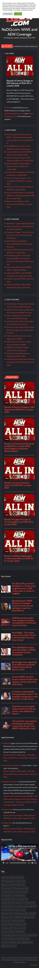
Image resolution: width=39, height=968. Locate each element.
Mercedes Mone (20, 913)
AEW (5, 877)
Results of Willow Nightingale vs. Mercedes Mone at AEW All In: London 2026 (19, 166)
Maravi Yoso (8, 809)
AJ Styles (20, 881)
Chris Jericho (21, 892)
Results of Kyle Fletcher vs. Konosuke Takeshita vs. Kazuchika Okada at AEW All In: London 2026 (21, 195)
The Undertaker (8, 935)
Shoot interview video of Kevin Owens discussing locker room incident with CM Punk (21, 330)
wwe (5, 942)
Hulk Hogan (17, 902)
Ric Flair (6, 921)
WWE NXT (15, 942)
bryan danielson (21, 888)
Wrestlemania (23, 939)
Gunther (6, 902)
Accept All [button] (18, 14)
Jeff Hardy (29, 902)
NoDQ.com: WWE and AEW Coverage (19, 32)
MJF (32, 913)
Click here (8, 108)
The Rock (19, 931)
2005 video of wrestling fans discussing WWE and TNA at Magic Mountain (19, 244)
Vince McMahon (8, 939)
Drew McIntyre (8, 899)
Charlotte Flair (8, 892)
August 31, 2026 (18, 805)
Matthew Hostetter (10, 782)
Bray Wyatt (20, 884)
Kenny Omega (30, 906)
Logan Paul (20, 910)
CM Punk (6, 895)
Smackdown (7, 928)
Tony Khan (21, 935)
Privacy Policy (33, 965)
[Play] (4, 863)
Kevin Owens (7, 910)
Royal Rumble (7, 924)
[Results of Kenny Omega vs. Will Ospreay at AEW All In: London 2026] (32, 46)
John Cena (17, 906)
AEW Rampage (8, 881)
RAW (18, 917)
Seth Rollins (21, 924)
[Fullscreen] (35, 863)
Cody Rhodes (19, 895)
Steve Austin (20, 928)
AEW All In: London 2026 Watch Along (21, 223)
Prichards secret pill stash (12, 765)
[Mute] (32, 863)
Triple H (32, 935)
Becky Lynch (7, 884)
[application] (19, 854)
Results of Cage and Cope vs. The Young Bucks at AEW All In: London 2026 (19, 181)
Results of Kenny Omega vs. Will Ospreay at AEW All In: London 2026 (20, 83)
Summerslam (7, 931)
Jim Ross (6, 906)
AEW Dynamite (17, 877)
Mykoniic (6, 743)
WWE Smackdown (9, 946)
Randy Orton (7, 917)
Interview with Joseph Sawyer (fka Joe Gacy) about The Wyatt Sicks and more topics (21, 362)
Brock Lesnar (7, 888)
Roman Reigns (18, 921)
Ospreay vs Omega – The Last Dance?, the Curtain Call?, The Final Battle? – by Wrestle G (20, 235)
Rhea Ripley (29, 917)
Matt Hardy (7, 913)
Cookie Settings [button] (8, 14)
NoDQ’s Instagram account (14, 113)
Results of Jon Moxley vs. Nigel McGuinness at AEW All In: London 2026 (19, 204)
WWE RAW (27, 942)
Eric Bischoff (21, 899)
